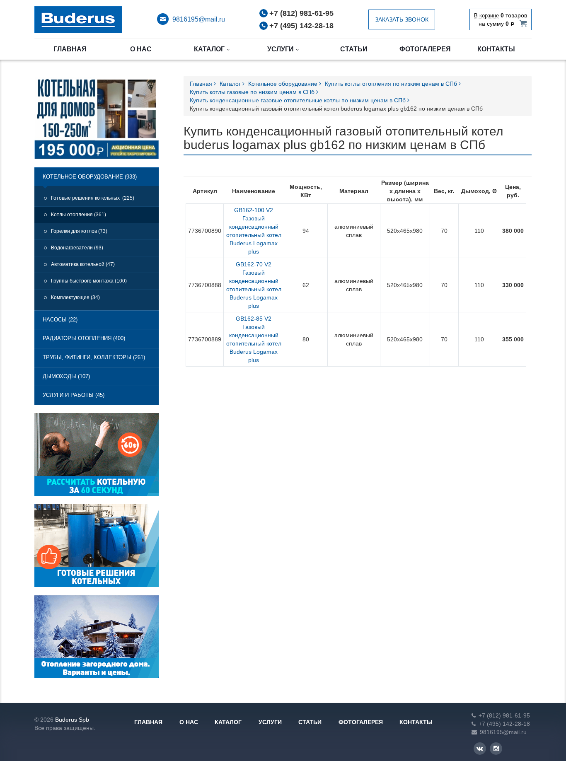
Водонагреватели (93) (77, 248)
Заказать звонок (401, 19)
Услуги (280, 49)
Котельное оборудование (283, 83)
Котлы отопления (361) (78, 214)
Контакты (496, 49)
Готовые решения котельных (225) (92, 198)
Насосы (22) (60, 319)
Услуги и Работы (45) (73, 395)
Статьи (354, 49)
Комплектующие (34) (75, 297)
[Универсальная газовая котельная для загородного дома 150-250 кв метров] (96, 121)
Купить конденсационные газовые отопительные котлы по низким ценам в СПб (298, 100)
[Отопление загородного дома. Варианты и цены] (96, 640)
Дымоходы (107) (66, 376)
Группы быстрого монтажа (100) (89, 281)
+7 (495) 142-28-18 (301, 26)
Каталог (209, 49)
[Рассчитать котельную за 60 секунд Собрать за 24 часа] (96, 457)
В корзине (486, 15)
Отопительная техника (78, 19)
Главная (70, 49)
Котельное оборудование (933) (90, 177)
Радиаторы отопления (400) (84, 338)
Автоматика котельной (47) (83, 264)
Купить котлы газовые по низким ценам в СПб (253, 92)
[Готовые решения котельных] (96, 549)
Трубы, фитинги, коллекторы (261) (94, 357)
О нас (141, 49)
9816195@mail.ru (198, 19)
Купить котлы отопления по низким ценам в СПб (392, 83)
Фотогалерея (425, 49)
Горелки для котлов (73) (79, 231)
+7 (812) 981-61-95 (301, 13)
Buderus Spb (72, 719)
